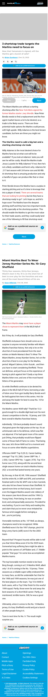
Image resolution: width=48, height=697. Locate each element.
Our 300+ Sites (29, 657)
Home (4, 244)
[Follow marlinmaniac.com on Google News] (42, 227)
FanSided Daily (29, 661)
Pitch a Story (7, 665)
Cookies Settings (30, 677)
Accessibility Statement (33, 673)
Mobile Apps (7, 661)
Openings (27, 653)
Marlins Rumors (14, 244)
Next (39, 100)
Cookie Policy (28, 669)
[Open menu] (3, 3)
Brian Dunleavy (11, 57)
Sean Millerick (10, 283)
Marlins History (14, 637)
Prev (9, 100)
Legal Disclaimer (9, 673)
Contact (5, 657)
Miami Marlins (12, 323)
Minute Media (13, 683)
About (4, 653)
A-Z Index (6, 677)
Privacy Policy (29, 665)
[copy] (15, 61)
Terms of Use (8, 669)
